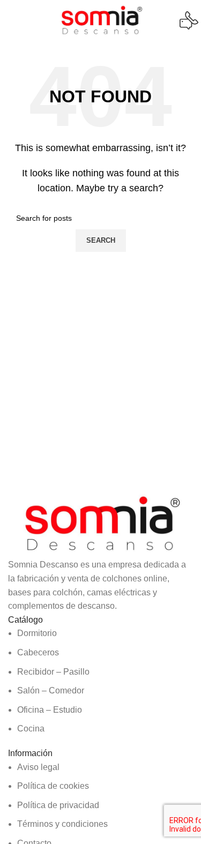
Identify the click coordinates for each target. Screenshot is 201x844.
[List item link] (100, 681)
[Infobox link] (100, 20)
